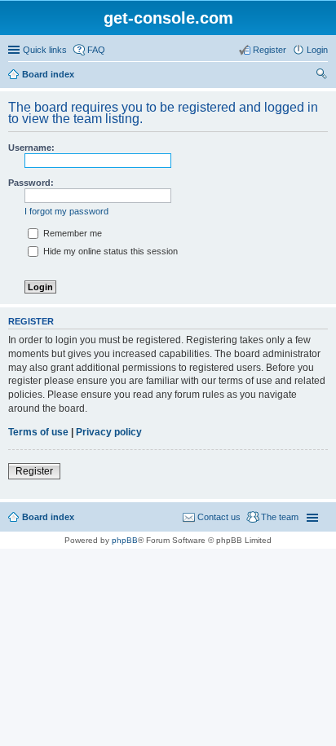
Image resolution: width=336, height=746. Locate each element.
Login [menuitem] (317, 50)
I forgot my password (66, 211)
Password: (31, 183)
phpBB (125, 540)
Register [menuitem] (269, 50)
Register (34, 471)
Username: (31, 147)
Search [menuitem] (321, 75)
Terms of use (38, 432)
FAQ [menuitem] (96, 50)
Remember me (71, 233)
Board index (48, 74)
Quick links (45, 50)
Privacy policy (109, 432)
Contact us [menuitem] (219, 517)
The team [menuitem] (279, 517)
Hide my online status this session (109, 251)
